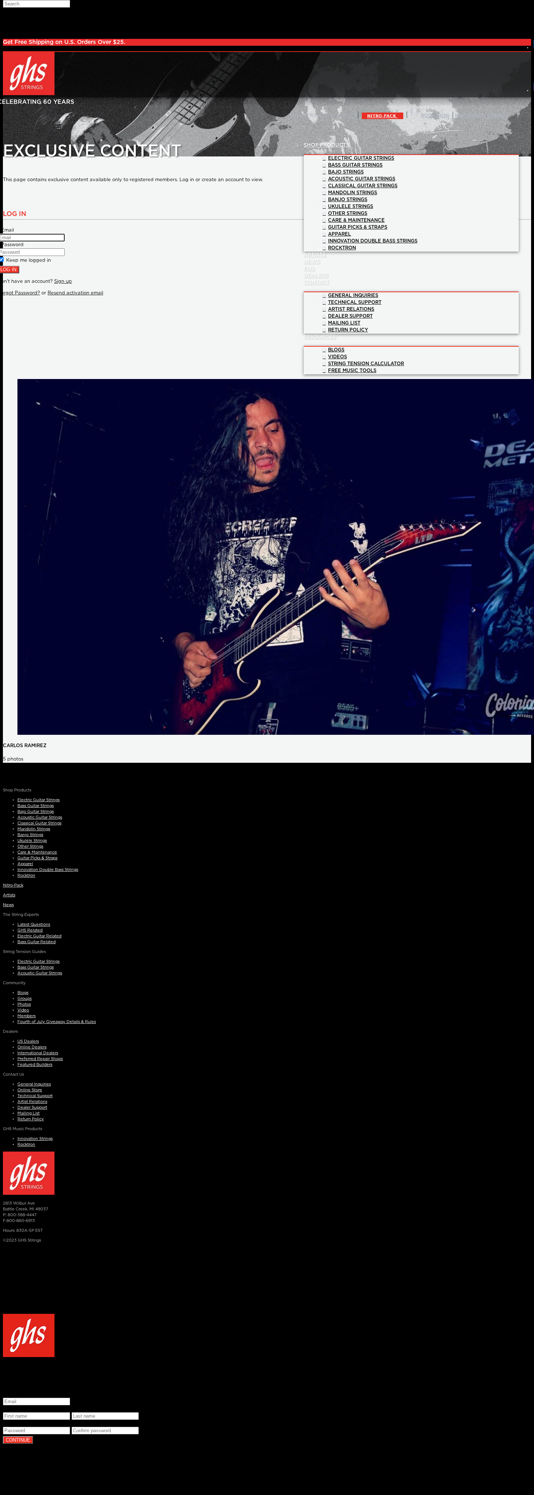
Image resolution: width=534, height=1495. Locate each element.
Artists (9, 895)
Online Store (29, 1090)
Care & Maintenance (37, 852)
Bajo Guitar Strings (35, 812)
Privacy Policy (379, 1305)
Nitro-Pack (382, 115)
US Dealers (28, 1041)
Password (16, 1423)
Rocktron (26, 875)
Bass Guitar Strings (35, 806)
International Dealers (37, 1053)
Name (11, 1408)
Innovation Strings (35, 1139)
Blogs (22, 993)
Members (26, 1016)
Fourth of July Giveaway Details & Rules (56, 1022)
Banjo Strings (30, 835)
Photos (24, 1004)
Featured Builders (34, 1065)
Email (11, 1394)
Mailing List (28, 1113)
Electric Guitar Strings (38, 800)
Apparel (25, 864)
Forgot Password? (82, 1475)
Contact (316, 282)
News (8, 905)
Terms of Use (108, 1452)
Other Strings (30, 846)
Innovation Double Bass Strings (47, 870)
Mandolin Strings (33, 829)
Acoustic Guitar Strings (39, 817)
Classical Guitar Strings (39, 823)
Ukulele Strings (32, 841)
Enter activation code (28, 1475)
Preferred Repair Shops (40, 1059)
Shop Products (326, 145)
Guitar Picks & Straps (37, 858)
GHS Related (30, 930)
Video (23, 1010)
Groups (24, 999)
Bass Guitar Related (36, 942)
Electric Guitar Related (39, 936)
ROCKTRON (435, 116)
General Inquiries (34, 1084)
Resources (320, 336)
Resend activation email (75, 293)
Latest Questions (33, 924)
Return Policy (30, 1119)
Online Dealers (31, 1047)
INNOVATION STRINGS (481, 116)
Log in (73, 1463)
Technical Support (35, 1096)
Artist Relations (32, 1102)
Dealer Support (32, 1107)
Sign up (63, 281)
